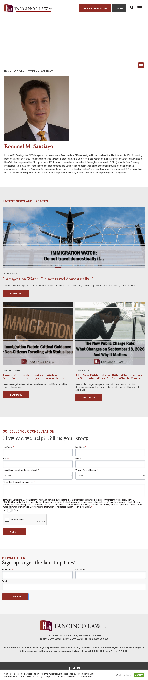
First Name (8, 447)
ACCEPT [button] (139, 675)
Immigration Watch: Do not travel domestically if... (49, 279)
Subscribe (15, 597)
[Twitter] (74, 668)
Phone (79, 458)
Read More (16, 293)
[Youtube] (78, 668)
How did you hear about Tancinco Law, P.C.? (22, 470)
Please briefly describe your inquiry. (19, 482)
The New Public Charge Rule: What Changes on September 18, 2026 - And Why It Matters (108, 377)
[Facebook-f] (69, 668)
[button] (95, 8)
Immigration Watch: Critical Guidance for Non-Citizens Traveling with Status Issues (34, 377)
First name (7, 569)
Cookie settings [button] (123, 675)
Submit (14, 532)
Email (6, 458)
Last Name (80, 447)
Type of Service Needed (86, 470)
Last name (80, 569)
